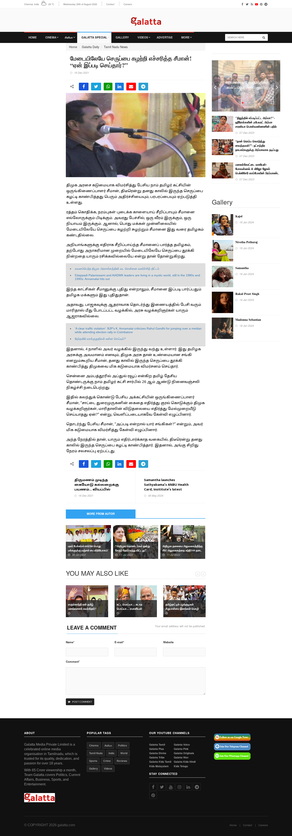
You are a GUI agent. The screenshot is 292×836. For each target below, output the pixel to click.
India (111, 753)
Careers (128, 4)
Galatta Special (94, 37)
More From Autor (101, 514)
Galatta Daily (90, 47)
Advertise (165, 37)
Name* (70, 642)
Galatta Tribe (157, 757)
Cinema (50, 37)
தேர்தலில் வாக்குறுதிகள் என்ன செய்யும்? (100, 338)
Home (32, 37)
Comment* (73, 662)
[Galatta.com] (146, 18)
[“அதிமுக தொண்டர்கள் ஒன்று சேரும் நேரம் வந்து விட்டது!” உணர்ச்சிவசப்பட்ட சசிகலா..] (135, 541)
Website (168, 642)
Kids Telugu (181, 766)
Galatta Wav (181, 757)
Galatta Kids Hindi (185, 762)
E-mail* (119, 642)
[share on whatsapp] (108, 86)
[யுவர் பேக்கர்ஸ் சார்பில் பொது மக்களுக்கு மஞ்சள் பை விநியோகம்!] (88, 541)
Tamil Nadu (96, 753)
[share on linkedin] (119, 86)
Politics (122, 745)
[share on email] (131, 86)
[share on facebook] (83, 86)
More (185, 37)
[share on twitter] (96, 86)
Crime (107, 761)
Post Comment (82, 701)
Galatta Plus (156, 749)
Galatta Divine (157, 753)
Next (277, 86)
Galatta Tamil (157, 744)
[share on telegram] (143, 86)
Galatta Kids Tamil (160, 762)
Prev (215, 86)
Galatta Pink (181, 749)
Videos (142, 37)
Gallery (122, 37)
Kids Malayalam (159, 766)
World (123, 753)
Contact (110, 4)
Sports (93, 761)
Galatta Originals (184, 753)
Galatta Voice (182, 744)
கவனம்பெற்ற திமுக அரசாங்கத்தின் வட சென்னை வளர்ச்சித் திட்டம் (117, 268)
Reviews (122, 761)
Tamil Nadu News (116, 47)
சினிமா (69, 37)
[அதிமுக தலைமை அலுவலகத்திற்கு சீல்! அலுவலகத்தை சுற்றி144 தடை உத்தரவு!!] (182, 541)
